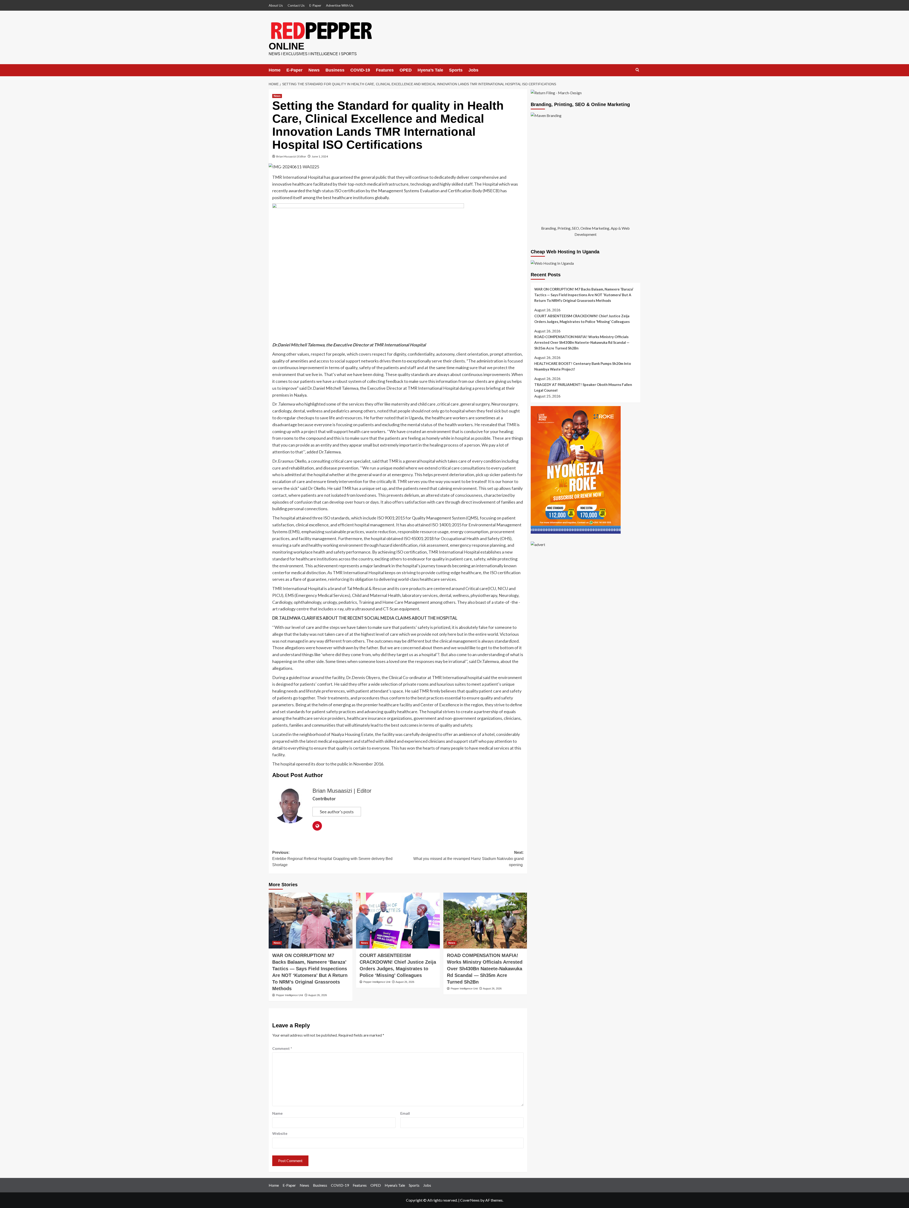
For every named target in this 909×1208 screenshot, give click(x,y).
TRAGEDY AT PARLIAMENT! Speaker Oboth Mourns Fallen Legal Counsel (583, 387)
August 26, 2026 (317, 995)
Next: (468, 858)
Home (275, 70)
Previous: (332, 858)
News (314, 70)
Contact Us (296, 5)
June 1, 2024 (320, 156)
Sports (456, 70)
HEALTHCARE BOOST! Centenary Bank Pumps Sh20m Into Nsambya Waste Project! (582, 366)
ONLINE (286, 46)
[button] (637, 70)
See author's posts (337, 811)
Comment (282, 1048)
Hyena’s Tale (430, 70)
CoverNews (470, 1200)
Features (385, 70)
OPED (406, 70)
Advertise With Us (339, 5)
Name (277, 1113)
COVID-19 (360, 70)
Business (334, 70)
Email (405, 1113)
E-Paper (315, 5)
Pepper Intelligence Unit (289, 995)
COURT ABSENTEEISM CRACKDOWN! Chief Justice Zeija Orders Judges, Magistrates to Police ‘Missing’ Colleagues (582, 319)
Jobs (473, 70)
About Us (276, 5)
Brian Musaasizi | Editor (291, 156)
